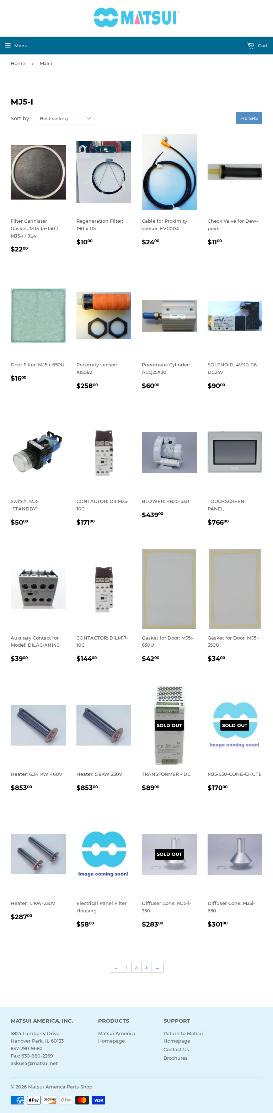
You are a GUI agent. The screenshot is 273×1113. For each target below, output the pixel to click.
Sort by (20, 118)
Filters (249, 118)
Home (18, 63)
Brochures (176, 1058)
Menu (21, 45)
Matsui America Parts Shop (60, 1087)
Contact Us (176, 1049)
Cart (262, 45)
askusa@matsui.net (34, 1063)
